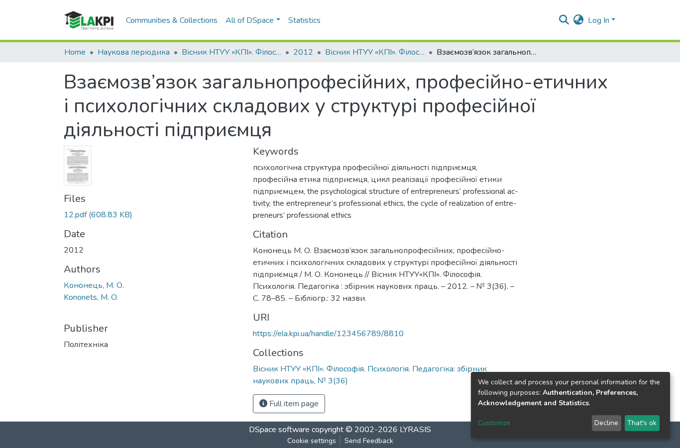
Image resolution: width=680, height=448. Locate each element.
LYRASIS (415, 429)
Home (75, 52)
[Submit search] (564, 20)
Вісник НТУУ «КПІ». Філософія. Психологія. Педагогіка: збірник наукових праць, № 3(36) (375, 52)
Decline (606, 423)
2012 (303, 52)
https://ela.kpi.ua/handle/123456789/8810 (328, 333)
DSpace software (279, 429)
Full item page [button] (293, 403)
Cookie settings (311, 441)
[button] (578, 20)
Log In (598, 20)
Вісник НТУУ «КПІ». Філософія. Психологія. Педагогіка (231, 52)
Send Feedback (368, 441)
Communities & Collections (172, 20)
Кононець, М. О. (94, 285)
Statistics (304, 20)
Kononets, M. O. (91, 297)
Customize (494, 423)
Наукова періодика (134, 52)
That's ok (642, 423)
